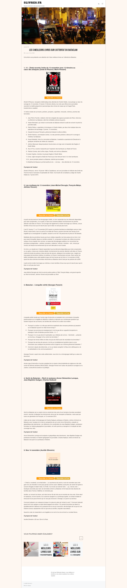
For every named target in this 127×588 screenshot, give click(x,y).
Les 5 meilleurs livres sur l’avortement (46, 551)
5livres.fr (30, 583)
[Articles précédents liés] (77, 538)
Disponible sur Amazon (54, 98)
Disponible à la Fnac (63, 215)
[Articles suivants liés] (81, 538)
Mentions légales (27, 585)
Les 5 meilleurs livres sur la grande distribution (75, 551)
